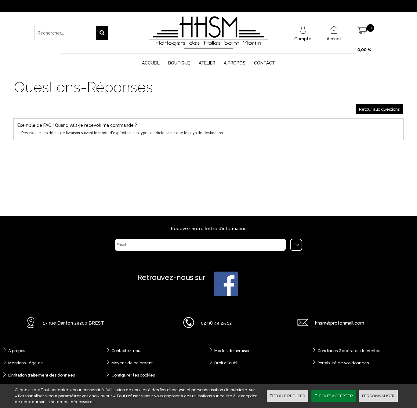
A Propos (234, 63)
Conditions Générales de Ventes (348, 350)
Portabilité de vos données (343, 363)
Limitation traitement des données (41, 375)
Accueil (151, 63)
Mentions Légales (25, 363)
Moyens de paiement (132, 363)
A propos (16, 350)
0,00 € (364, 49)
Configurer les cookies (133, 375)
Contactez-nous (126, 350)
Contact (264, 63)
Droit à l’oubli (226, 363)
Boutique (179, 63)
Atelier (207, 63)
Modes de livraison (232, 350)
